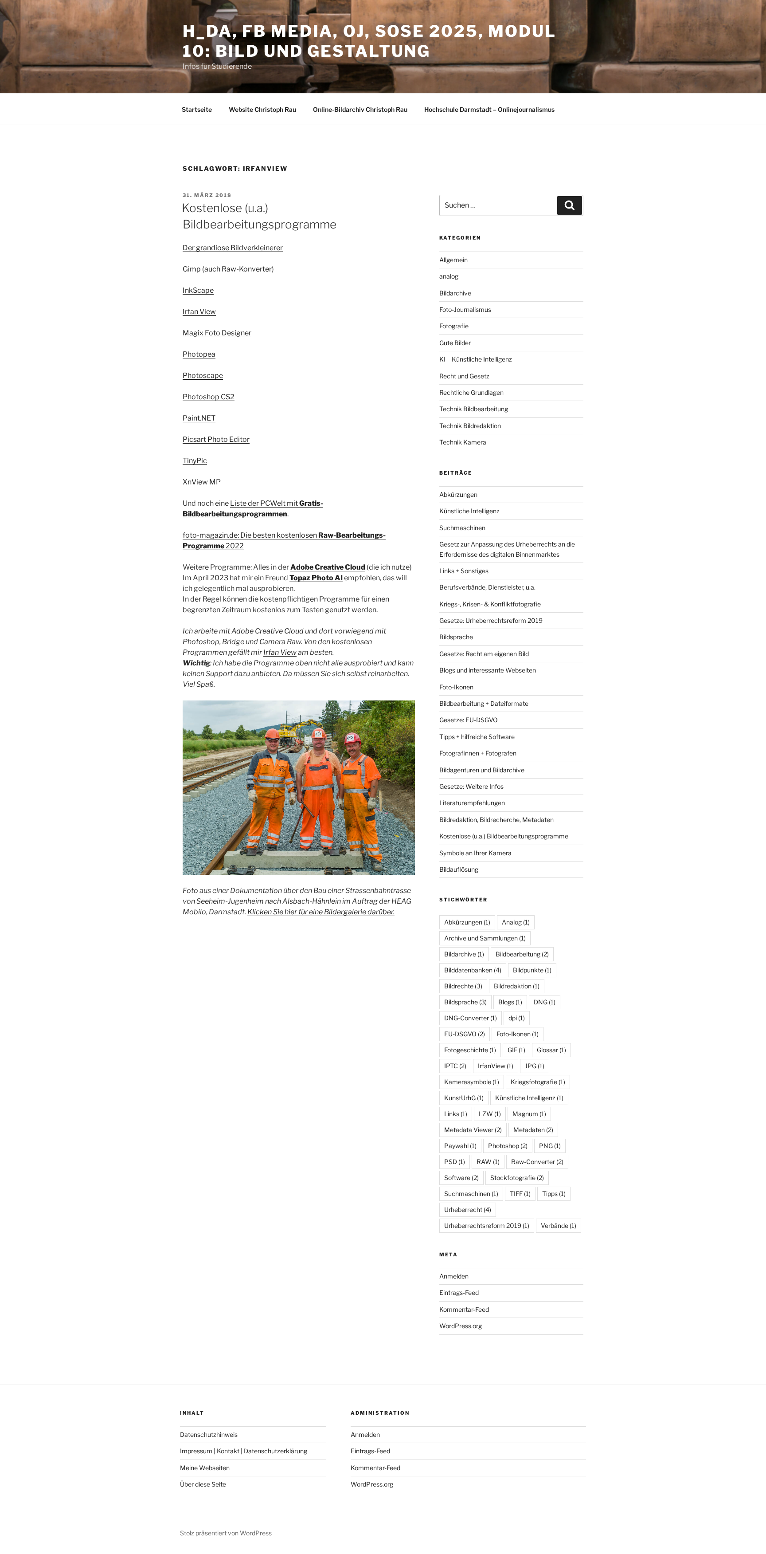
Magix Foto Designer (217, 333)
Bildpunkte (532, 970)
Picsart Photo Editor (216, 439)
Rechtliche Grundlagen (471, 392)
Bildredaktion (516, 986)
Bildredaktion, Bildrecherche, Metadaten (496, 819)
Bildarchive (455, 293)
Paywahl (460, 1145)
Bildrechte (463, 986)
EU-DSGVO (464, 1034)
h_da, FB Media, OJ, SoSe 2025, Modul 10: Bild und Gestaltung (369, 41)
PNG (550, 1145)
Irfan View (199, 311)
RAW (488, 1161)
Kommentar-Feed (464, 1309)
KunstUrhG (464, 1098)
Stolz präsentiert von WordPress (226, 1533)
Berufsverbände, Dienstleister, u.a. (487, 587)
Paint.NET (199, 418)
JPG (534, 1066)
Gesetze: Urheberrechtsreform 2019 (491, 620)
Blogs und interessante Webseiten (487, 670)
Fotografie (454, 326)
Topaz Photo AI (316, 578)
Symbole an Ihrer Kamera (475, 853)
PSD (454, 1161)
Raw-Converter (537, 1161)
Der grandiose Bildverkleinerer (233, 248)
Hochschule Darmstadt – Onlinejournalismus (489, 109)
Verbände (558, 1225)
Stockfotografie (517, 1177)
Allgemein (453, 260)
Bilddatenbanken (472, 970)
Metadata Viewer (473, 1129)
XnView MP (202, 482)
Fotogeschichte (470, 1050)
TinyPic (195, 460)
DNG (544, 1002)
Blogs (510, 1002)
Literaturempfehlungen (472, 803)
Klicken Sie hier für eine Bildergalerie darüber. (321, 912)
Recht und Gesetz (464, 376)
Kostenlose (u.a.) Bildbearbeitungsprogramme (503, 836)
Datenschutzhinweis (209, 1434)
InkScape (198, 290)
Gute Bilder (455, 342)
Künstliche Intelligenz (469, 511)
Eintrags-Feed (459, 1292)
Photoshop (508, 1145)
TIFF (520, 1193)
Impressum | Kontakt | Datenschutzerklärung (243, 1451)
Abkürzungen (458, 494)
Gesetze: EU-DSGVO (468, 720)
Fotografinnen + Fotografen (477, 753)
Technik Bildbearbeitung (473, 409)
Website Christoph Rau (262, 109)
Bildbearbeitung (522, 954)
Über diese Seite (203, 1484)
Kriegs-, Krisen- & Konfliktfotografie (490, 604)
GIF (516, 1050)
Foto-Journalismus (465, 309)
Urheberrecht (467, 1209)
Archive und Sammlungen (485, 938)
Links (455, 1113)
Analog (516, 922)
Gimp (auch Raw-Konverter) (228, 269)
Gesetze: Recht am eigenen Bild (484, 653)
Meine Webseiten (205, 1467)
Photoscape (203, 375)
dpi (516, 1018)
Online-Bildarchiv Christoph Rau (360, 109)
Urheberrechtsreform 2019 (486, 1225)
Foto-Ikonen (456, 687)
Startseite (197, 109)
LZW (490, 1113)
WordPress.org (460, 1326)
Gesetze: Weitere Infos (471, 786)
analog (448, 276)
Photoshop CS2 (208, 397)
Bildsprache (456, 637)
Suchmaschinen (462, 527)
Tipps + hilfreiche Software (477, 736)
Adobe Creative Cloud (267, 631)
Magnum (529, 1113)
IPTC (455, 1066)
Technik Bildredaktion (470, 425)
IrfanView (495, 1066)
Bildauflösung (458, 869)
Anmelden (454, 1276)
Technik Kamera (462, 442)
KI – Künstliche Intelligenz (475, 359)
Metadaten (533, 1129)
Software (461, 1177)
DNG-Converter (470, 1018)
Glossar (551, 1050)
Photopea (199, 354)
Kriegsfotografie (538, 1082)
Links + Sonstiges (464, 570)
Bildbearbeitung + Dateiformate (483, 703)
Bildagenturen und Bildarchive (481, 770)
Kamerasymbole (471, 1082)
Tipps (554, 1193)
